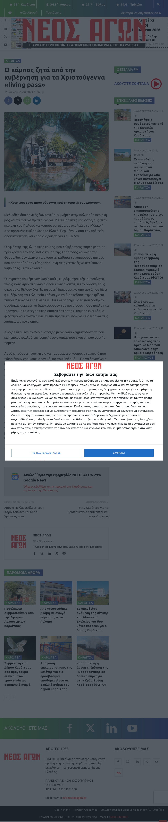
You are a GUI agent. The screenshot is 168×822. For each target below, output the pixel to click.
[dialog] (84, 411)
